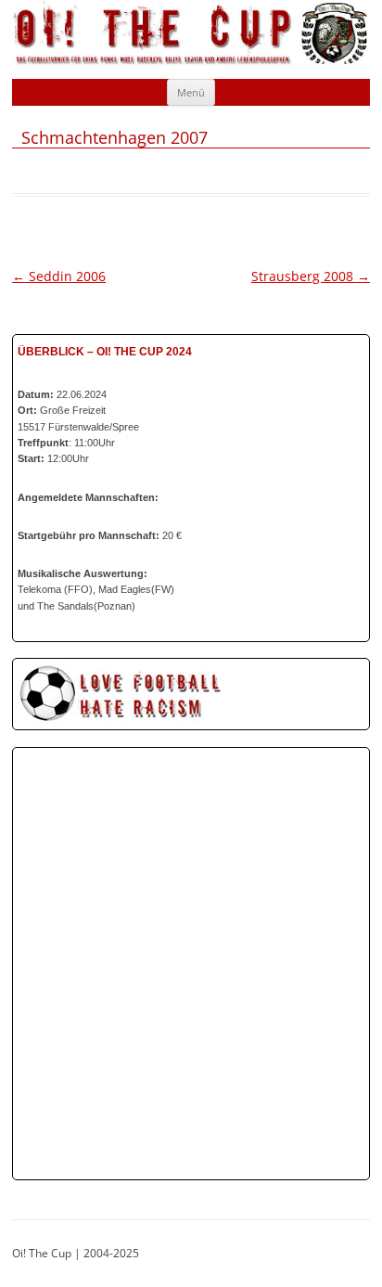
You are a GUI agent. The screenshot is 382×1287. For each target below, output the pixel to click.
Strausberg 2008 (310, 276)
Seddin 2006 (59, 276)
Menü (191, 92)
